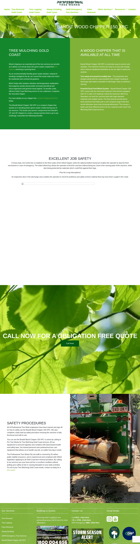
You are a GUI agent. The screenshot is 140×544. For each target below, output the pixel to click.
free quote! (11, 470)
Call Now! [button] (70, 343)
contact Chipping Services (47, 98)
